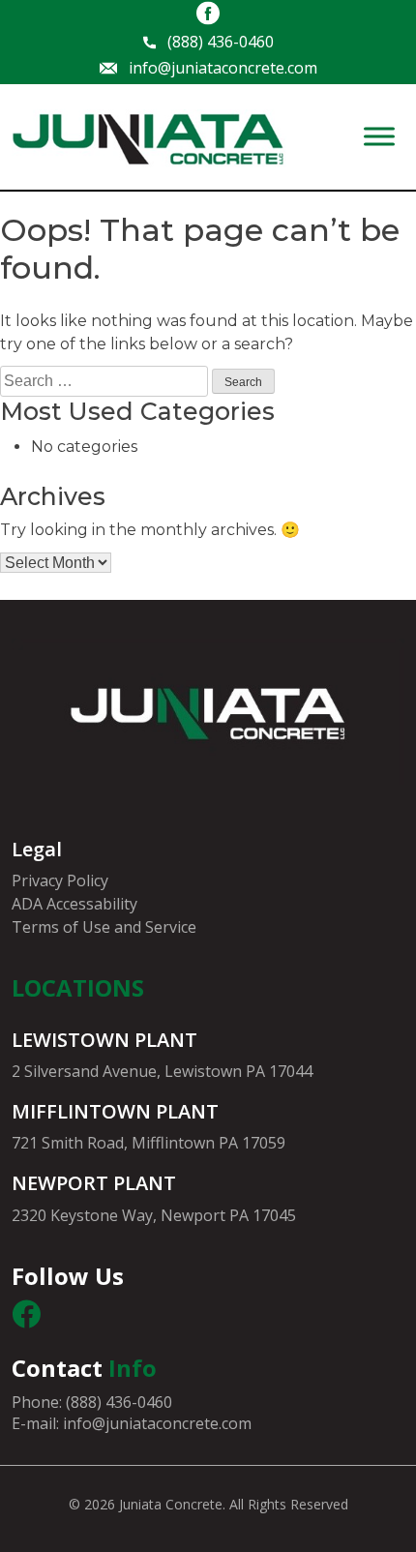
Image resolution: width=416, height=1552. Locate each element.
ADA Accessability (74, 903)
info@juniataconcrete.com (223, 68)
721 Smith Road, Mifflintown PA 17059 (148, 1142)
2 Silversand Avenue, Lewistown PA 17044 (162, 1071)
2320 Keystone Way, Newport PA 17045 (154, 1215)
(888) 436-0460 (220, 42)
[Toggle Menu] (379, 137)
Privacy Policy (60, 880)
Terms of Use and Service (104, 927)
